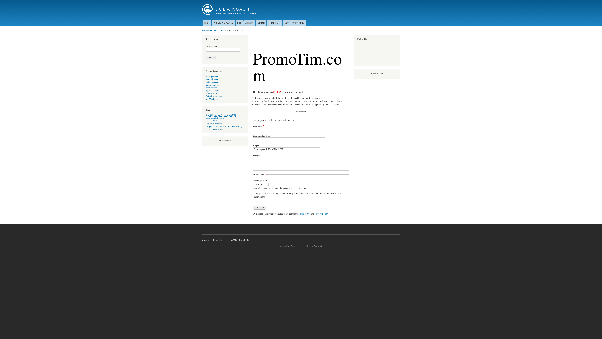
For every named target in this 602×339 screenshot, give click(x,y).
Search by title (211, 46)
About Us (249, 22)
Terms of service (220, 240)
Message (256, 155)
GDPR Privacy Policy (294, 22)
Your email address (261, 135)
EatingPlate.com (212, 84)
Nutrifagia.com (212, 76)
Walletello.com (212, 93)
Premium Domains (218, 30)
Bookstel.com (211, 87)
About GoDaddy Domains (216, 120)
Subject (256, 145)
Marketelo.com (212, 79)
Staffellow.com (212, 82)
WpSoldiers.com (212, 90)
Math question (260, 180)
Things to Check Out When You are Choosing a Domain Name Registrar (224, 128)
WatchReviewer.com (214, 96)
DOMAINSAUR (232, 9)
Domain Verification (214, 123)
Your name (258, 125)
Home (206, 22)
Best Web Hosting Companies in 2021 (221, 115)
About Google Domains (215, 118)
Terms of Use (274, 22)
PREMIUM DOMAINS (223, 22)
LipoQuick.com (212, 98)
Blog (239, 22)
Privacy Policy (321, 213)
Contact (261, 22)
